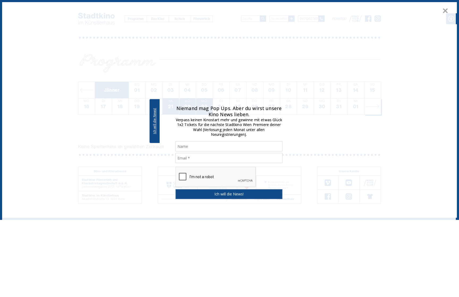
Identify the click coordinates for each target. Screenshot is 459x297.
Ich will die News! (154, 121)
